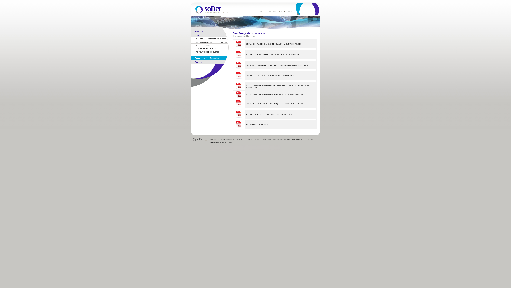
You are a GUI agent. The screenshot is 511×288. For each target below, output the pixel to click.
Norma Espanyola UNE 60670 (257, 125)
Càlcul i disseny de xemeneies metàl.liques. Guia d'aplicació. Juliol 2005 (275, 104)
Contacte (199, 62)
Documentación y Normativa (207, 58)
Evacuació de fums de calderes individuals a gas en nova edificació (273, 44)
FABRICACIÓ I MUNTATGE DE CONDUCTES (211, 39)
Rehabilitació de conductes (207, 52)
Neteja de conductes (204, 45)
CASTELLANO (272, 11)
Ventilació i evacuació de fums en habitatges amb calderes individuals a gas (277, 65)
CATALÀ (282, 11)
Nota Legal (286, 139)
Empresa (199, 31)
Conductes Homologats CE (207, 48)
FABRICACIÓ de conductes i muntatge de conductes (300, 141)
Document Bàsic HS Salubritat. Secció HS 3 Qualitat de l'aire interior (274, 54)
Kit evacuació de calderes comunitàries (212, 42)
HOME (260, 11)
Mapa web (295, 139)
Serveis (198, 35)
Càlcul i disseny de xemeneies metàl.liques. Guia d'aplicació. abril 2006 (274, 95)
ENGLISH (290, 11)
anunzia (312, 139)
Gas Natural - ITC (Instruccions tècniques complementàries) (271, 75)
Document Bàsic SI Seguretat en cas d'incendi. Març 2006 (269, 114)
